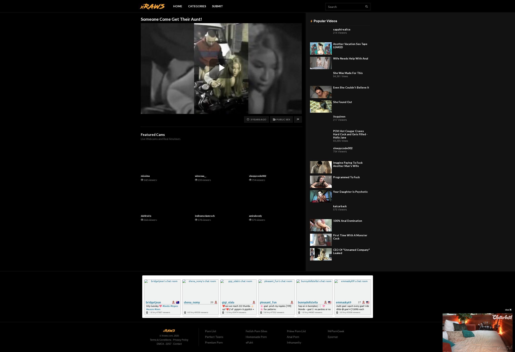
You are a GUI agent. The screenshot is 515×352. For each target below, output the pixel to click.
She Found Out (342, 102)
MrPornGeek (336, 331)
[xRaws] (152, 6)
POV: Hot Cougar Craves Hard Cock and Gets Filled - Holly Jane (350, 134)
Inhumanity (294, 342)
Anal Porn (293, 336)
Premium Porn (214, 342)
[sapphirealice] (321, 34)
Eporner (333, 336)
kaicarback (340, 206)
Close (507, 310)
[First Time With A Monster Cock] (321, 240)
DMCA (160, 343)
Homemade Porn (256, 336)
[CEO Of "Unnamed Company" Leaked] (321, 254)
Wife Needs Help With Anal (350, 58)
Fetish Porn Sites (256, 331)
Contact (177, 343)
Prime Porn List (296, 331)
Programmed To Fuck (346, 177)
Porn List (210, 331)
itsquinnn (339, 116)
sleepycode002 (343, 148)
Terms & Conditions (160, 339)
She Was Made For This (348, 73)
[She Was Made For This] (321, 77)
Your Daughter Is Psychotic (350, 191)
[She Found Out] (321, 106)
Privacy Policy (180, 339)
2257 (168, 343)
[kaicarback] (321, 211)
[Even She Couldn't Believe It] (321, 92)
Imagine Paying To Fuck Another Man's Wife (348, 164)
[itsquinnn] (321, 121)
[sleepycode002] (321, 153)
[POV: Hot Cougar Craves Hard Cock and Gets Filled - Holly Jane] (321, 135)
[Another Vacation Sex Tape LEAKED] (321, 48)
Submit (217, 6)
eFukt (249, 342)
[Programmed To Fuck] (321, 182)
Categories (197, 6)
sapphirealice (341, 29)
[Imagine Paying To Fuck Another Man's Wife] (321, 167)
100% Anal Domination (347, 220)
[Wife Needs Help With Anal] (321, 63)
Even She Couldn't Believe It (351, 87)
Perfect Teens (214, 336)
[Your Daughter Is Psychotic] (321, 196)
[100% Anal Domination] (321, 225)
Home (177, 6)
